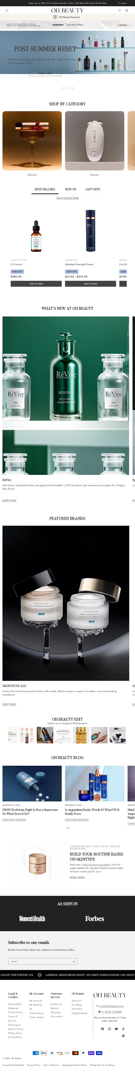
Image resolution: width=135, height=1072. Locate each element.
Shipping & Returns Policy (15, 1027)
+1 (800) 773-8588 (112, 1011)
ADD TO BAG (90, 283)
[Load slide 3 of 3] (72, 88)
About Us (76, 1000)
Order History (36, 1017)
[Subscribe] (73, 961)
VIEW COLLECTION (67, 198)
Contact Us (56, 1004)
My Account (36, 1000)
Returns (54, 1008)
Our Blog (76, 1004)
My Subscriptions (36, 1011)
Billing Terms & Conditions (15, 1035)
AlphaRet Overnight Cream (79, 264)
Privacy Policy (33, 1065)
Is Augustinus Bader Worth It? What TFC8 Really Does (92, 811)
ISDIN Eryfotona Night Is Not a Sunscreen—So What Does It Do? (30, 811)
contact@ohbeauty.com (111, 1006)
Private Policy (15, 1012)
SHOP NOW (9, 500)
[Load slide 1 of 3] (62, 88)
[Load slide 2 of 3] (67, 88)
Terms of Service (12, 1018)
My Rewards (35, 1004)
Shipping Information (57, 1014)
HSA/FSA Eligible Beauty (80, 1011)
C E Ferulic (17, 264)
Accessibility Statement (15, 1006)
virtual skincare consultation (96, 864)
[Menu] (7, 10)
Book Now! (77, 877)
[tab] (44, 190)
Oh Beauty (16, 1058)
